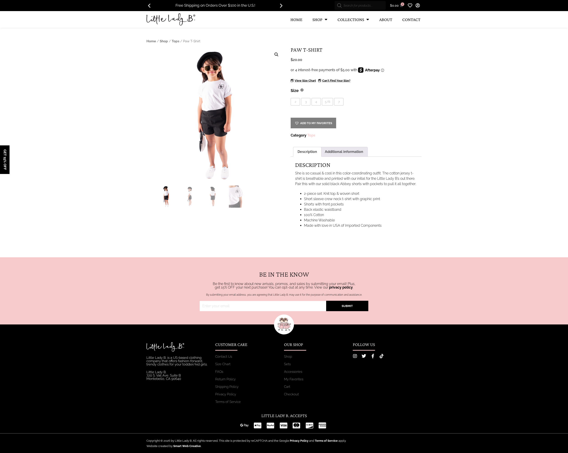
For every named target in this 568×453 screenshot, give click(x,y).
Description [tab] (307, 152)
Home (296, 19)
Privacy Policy (299, 440)
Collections (350, 19)
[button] (149, 5)
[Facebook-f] (373, 356)
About (385, 19)
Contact (411, 19)
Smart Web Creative (187, 446)
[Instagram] (355, 356)
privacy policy (341, 287)
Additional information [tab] (344, 152)
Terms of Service (326, 440)
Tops (175, 41)
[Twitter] (364, 356)
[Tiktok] (381, 356)
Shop (317, 19)
